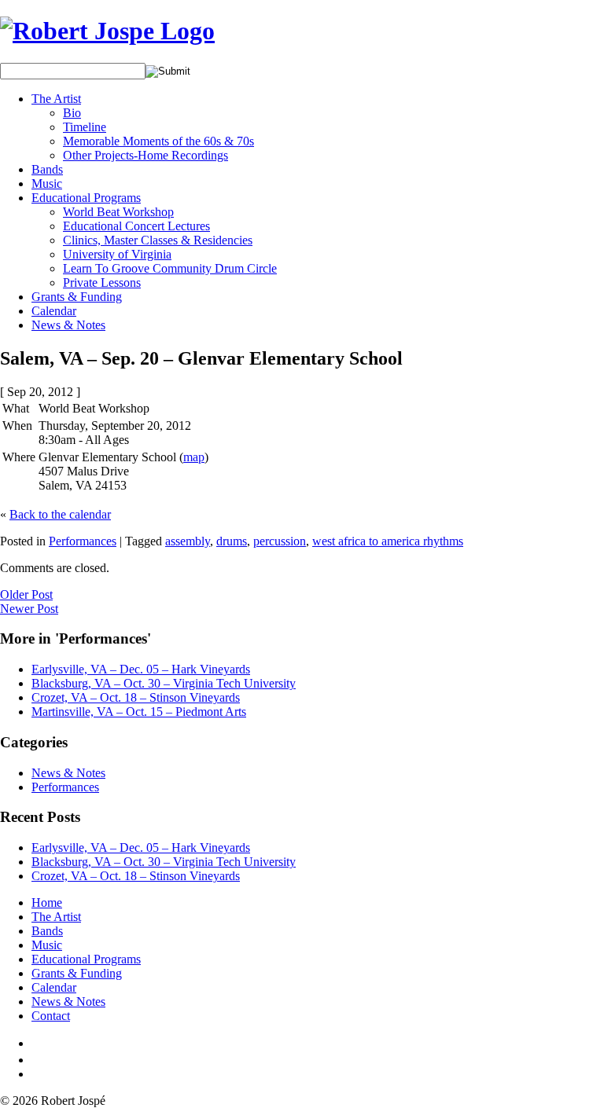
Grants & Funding (76, 296)
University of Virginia (117, 254)
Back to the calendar (60, 514)
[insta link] (36, 1073)
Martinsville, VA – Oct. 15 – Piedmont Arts (138, 711)
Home (46, 902)
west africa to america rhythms (387, 541)
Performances (82, 541)
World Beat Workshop (118, 211)
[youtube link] (37, 1059)
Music (46, 183)
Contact (50, 1015)
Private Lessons (102, 282)
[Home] (107, 31)
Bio (72, 112)
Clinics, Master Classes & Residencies (157, 240)
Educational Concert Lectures (136, 226)
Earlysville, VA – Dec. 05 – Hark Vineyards (140, 669)
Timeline (84, 127)
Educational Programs (86, 197)
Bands (47, 169)
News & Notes (68, 325)
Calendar (53, 310)
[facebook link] (34, 1043)
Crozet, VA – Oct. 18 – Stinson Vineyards (135, 697)
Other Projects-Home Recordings (145, 155)
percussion (279, 541)
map (193, 457)
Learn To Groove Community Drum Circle (170, 268)
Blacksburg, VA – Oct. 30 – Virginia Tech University (163, 683)
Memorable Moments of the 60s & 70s (158, 141)
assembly (187, 541)
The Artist (56, 98)
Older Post (26, 594)
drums (231, 541)
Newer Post (29, 608)
